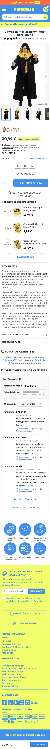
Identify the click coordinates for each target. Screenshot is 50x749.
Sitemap (6, 683)
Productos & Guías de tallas (16, 647)
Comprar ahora (31, 182)
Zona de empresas (11, 680)
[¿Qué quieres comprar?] (4, 9)
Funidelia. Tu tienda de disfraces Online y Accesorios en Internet (24, 9)
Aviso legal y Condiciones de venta (19, 668)
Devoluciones (9, 650)
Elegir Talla (39, 745)
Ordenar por (10, 404)
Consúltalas (40, 38)
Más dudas (7, 652)
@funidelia (40, 360)
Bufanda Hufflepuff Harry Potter (33, 209)
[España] (4, 703)
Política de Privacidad (13, 671)
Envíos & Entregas (11, 644)
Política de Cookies (11, 674)
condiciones (11, 601)
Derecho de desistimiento (15, 677)
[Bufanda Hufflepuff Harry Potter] (17, 211)
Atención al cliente (27, 613)
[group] (6, 114)
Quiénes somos (10, 686)
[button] (45, 78)
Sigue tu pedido (26, 623)
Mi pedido (7, 641)
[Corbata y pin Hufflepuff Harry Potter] (17, 245)
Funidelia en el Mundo (13, 665)
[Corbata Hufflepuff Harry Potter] (17, 228)
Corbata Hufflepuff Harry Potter (33, 225)
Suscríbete (37, 591)
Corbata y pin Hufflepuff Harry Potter (35, 242)
